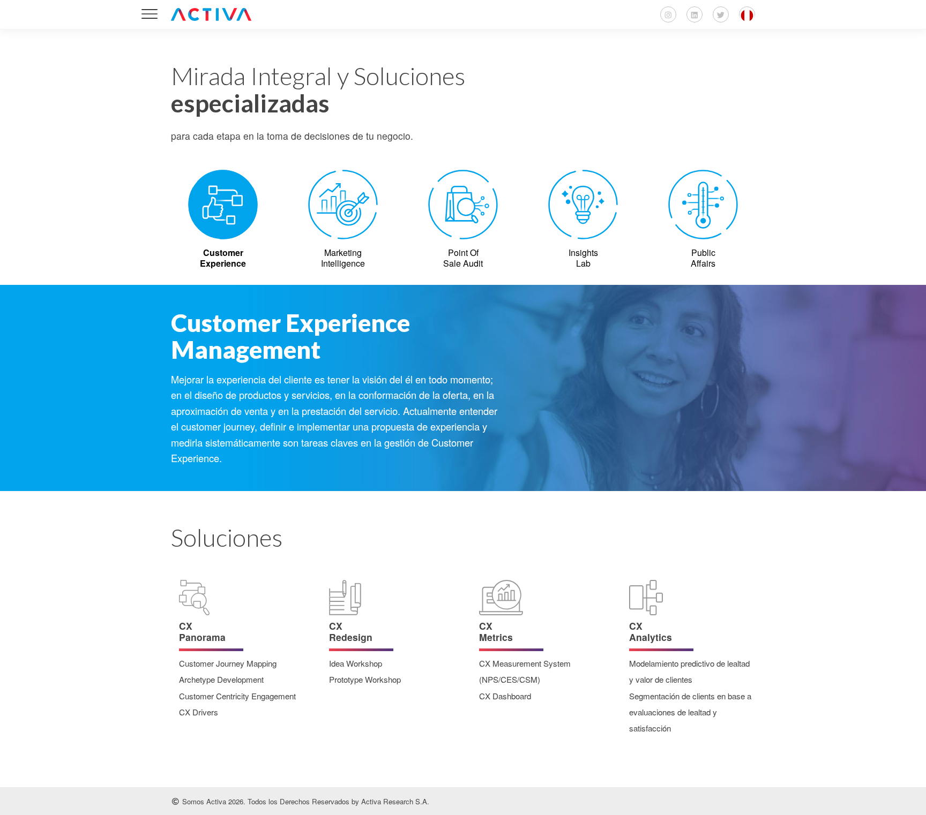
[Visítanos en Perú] (747, 14)
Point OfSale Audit (463, 257)
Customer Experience (223, 257)
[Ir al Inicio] (211, 14)
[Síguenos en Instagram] (668, 14)
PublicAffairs (703, 257)
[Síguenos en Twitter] (721, 14)
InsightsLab (583, 257)
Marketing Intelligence (343, 257)
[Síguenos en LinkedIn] (694, 14)
